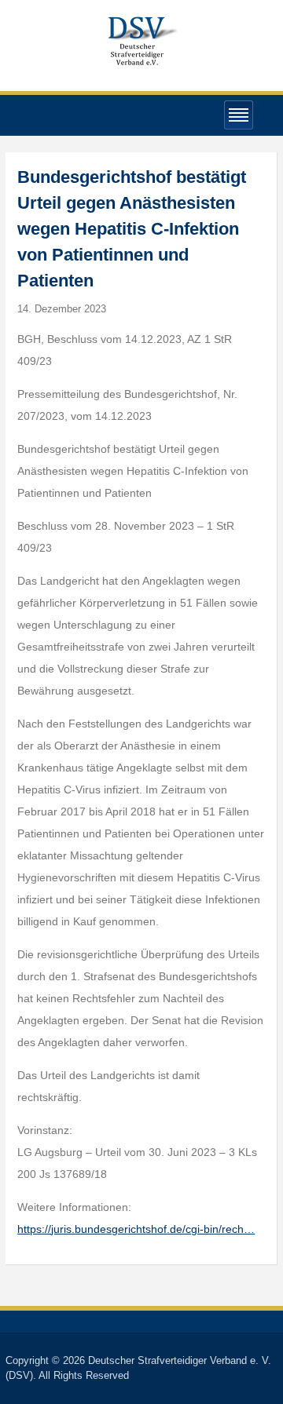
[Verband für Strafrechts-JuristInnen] (141, 39)
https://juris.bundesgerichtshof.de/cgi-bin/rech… (136, 1229)
